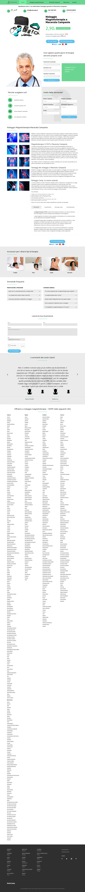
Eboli (8, 506)
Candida (44, 443)
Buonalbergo (9, 720)
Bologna (24, 854)
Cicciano (26, 463)
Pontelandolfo (10, 796)
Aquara (8, 429)
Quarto (26, 531)
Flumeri (44, 472)
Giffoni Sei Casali (10, 515)
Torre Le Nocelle (45, 608)
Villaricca (26, 576)
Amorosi (8, 703)
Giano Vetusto (63, 492)
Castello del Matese (64, 465)
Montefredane (45, 513)
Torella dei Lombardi (46, 606)
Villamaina (44, 620)
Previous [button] (7, 374)
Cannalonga (9, 460)
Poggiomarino (27, 517)
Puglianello (9, 798)
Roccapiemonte (10, 610)
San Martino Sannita (11, 816)
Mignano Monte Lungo (65, 511)
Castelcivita (9, 474)
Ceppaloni (9, 739)
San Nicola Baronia (46, 565)
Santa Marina (10, 651)
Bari (8, 866)
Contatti (74, 2)
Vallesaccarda (45, 617)
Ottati (8, 570)
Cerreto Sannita (10, 741)
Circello (8, 743)
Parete (61, 517)
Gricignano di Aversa (64, 497)
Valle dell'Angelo (10, 690)
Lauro (43, 492)
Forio (26, 472)
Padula (8, 572)
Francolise (62, 485)
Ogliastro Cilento (10, 561)
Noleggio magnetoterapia (37, 2)
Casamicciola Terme (29, 449)
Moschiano (44, 527)
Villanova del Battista (47, 622)
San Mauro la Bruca (11, 638)
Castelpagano (10, 730)
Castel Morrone (63, 460)
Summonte (44, 599)
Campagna (9, 456)
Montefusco (45, 515)
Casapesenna (63, 452)
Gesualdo (44, 479)
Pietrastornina (45, 544)
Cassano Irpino (45, 452)
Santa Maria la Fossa (64, 578)
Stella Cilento (10, 674)
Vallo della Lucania (11, 692)
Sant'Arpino (62, 572)
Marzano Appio (63, 510)
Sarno (8, 658)
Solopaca (9, 832)
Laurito (8, 527)
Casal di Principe (63, 449)
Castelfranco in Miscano (12, 728)
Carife (43, 449)
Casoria (26, 456)
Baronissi (9, 438)
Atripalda (44, 426)
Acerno (8, 417)
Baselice (9, 712)
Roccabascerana (45, 554)
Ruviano (62, 551)
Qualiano (26, 529)
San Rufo (9, 642)
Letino (61, 499)
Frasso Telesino (10, 762)
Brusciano (27, 433)
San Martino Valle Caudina (47, 561)
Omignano (9, 567)
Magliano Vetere (10, 533)
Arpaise (8, 711)
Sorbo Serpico (45, 594)
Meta (26, 501)
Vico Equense (27, 574)
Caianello (62, 429)
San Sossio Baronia (46, 569)
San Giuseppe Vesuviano (30, 538)
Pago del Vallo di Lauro (47, 535)
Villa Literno (62, 597)
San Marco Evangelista (65, 560)
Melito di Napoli (28, 499)
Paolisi (8, 786)
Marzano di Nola (45, 499)
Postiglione (9, 597)
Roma (8, 858)
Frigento (44, 477)
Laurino (8, 526)
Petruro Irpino (45, 540)
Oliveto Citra (9, 565)
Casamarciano (28, 447)
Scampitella (44, 585)
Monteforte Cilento (11, 551)
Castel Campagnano (64, 458)
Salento (8, 622)
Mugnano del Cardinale (47, 529)
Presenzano (62, 536)
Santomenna (9, 653)
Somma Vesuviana (28, 560)
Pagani (8, 574)
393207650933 (65, 849)
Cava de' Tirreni (10, 483)
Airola (8, 702)
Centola (8, 486)
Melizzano (9, 770)
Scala (8, 663)
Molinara (9, 773)
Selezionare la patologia (49, 62)
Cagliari (23, 866)
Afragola (26, 418)
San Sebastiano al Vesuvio (30, 542)
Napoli (26, 506)
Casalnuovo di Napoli (29, 445)
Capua (61, 442)
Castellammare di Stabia (30, 458)
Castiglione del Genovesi (12, 481)
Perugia (38, 870)
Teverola (62, 586)
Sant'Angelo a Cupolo (11, 825)
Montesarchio (10, 777)
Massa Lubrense (28, 495)
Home (22, 2)
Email (44, 322)
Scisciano (26, 556)
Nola (26, 508)
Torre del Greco (28, 569)
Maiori (8, 535)
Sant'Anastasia (28, 547)
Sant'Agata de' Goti (11, 823)
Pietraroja (9, 791)
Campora (9, 458)
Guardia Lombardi (46, 486)
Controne (9, 497)
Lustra (8, 531)
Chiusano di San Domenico (47, 465)
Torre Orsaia (9, 683)
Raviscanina (62, 538)
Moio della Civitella (11, 540)
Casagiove (62, 447)
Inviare (69, 116)
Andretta (44, 420)
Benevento (9, 714)
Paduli (8, 780)
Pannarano (9, 784)
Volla (26, 579)
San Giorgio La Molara (11, 803)
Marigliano (27, 493)
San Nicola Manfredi (11, 820)
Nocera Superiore (10, 558)
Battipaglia (9, 440)
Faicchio (8, 752)
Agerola (26, 420)
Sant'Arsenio (9, 647)
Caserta (61, 456)
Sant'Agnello (27, 545)
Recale (61, 540)
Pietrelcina (9, 793)
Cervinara (44, 460)
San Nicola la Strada (64, 561)
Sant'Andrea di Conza (46, 570)
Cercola (26, 461)
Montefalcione (45, 510)
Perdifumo (9, 579)
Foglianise (9, 753)
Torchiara (9, 679)
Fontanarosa (45, 474)
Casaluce (62, 451)
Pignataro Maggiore (64, 527)
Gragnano (27, 479)
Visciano (26, 578)
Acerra (26, 417)
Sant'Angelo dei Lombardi (47, 576)
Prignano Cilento (10, 601)
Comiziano (27, 467)
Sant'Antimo (27, 549)
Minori (8, 538)
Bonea (8, 716)
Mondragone (62, 513)
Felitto (8, 508)
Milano (38, 858)
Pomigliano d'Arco (28, 520)
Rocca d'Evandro (63, 544)
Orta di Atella (63, 515)
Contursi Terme (10, 499)
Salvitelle (9, 626)
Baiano (43, 433)
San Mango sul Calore (47, 560)
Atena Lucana (10, 433)
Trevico (43, 611)
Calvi (8, 721)
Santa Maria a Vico (64, 576)
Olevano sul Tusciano (11, 563)
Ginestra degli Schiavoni (12, 764)
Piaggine (9, 586)
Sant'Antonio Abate (29, 551)
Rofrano (8, 611)
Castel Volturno (63, 461)
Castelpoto (9, 732)
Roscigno (9, 615)
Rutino (8, 617)
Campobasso (24, 862)
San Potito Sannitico (64, 565)
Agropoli (9, 418)
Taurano (44, 601)
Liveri (26, 488)
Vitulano (9, 839)
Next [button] (77, 374)
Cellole (61, 467)
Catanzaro (39, 850)
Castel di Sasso (63, 463)
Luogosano (44, 495)
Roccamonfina (63, 545)
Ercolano (26, 470)
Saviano (26, 554)
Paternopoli (44, 538)
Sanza (8, 654)
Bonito (43, 436)
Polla (8, 590)
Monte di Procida (28, 502)
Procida (26, 527)
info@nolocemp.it (65, 852)
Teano (61, 585)
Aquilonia (44, 422)
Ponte (8, 795)
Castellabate (10, 476)
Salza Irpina (44, 558)
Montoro (44, 524)
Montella (44, 517)
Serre (8, 667)
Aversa (61, 424)
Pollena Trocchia (28, 519)
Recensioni (66, 2)
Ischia (26, 483)
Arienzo (61, 422)
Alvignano (62, 420)
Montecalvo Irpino (46, 508)
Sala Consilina (10, 620)
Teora (43, 604)
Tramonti (9, 687)
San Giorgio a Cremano (29, 536)
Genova (23, 858)
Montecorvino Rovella (11, 549)
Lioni (43, 493)
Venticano (44, 619)
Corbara (8, 501)
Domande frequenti (54, 2)
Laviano (8, 529)
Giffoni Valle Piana (11, 517)
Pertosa (8, 583)
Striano (26, 563)
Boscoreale (27, 429)
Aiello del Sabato (46, 417)
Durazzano (9, 750)
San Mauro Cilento (11, 637)
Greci (43, 481)
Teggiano (9, 678)
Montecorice (9, 545)
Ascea (8, 431)
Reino (8, 800)
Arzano (26, 424)
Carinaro (62, 443)
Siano (8, 670)
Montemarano (45, 519)
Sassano (8, 660)
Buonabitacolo (10, 449)
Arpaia (8, 709)
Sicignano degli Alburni (11, 672)
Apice (8, 705)
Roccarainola (27, 533)
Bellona (62, 427)
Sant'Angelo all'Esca (46, 574)
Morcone (9, 778)
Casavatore (27, 452)
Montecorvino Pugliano (12, 547)
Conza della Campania (47, 468)
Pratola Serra (45, 547)
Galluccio (62, 490)
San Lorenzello (10, 809)
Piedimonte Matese (64, 522)
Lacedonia (44, 488)
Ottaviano (27, 510)
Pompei (26, 522)
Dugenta (9, 748)
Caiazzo (62, 431)
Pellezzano (9, 578)
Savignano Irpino (45, 583)
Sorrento (26, 561)
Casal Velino (9, 463)
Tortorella (9, 685)
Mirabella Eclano (46, 504)
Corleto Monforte (11, 502)
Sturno (43, 597)
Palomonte (9, 576)
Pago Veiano (9, 782)
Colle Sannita (10, 744)
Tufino (26, 572)
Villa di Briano (63, 599)
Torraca (8, 681)
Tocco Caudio (10, 836)
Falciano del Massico (64, 479)
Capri (26, 440)
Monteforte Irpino (46, 511)
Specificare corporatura (49, 73)
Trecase (26, 570)
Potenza (24, 850)
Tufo (43, 613)
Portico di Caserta (64, 531)
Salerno (8, 624)
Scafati (8, 661)
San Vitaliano (27, 544)
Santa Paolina (45, 579)
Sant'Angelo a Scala (46, 572)
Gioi (8, 519)
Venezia (23, 874)
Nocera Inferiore (10, 556)
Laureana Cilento (10, 524)
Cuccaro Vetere (10, 504)
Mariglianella (27, 492)
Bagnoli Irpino (45, 431)
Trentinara (9, 688)
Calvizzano (27, 436)
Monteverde (45, 522)
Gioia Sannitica (63, 493)
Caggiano (9, 451)
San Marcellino (63, 558)
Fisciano (8, 510)
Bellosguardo (10, 443)
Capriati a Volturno (64, 440)
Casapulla (62, 454)
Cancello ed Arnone (64, 436)
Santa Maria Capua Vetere (65, 574)
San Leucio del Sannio (11, 807)
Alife (61, 418)
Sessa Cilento (10, 669)
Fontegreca (62, 481)
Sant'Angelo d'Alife (64, 570)
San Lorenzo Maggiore (11, 811)
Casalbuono (9, 465)
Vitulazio (62, 601)
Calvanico (9, 452)
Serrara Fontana (28, 558)
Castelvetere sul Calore (47, 458)
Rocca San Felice (45, 552)
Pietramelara (63, 524)
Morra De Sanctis (46, 526)
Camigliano (62, 434)
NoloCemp (11, 883)
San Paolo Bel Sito (29, 540)
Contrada (44, 467)
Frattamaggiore (28, 474)
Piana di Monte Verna (64, 520)
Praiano (8, 599)
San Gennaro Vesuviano (29, 535)
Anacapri (26, 422)
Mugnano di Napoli (29, 504)
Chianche (44, 463)
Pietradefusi (45, 542)
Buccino (8, 447)
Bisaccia (44, 434)
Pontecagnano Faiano (11, 594)
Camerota (9, 454)
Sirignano (44, 590)
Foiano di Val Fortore (11, 755)
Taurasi (43, 603)
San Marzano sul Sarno (12, 635)
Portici (26, 524)
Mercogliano (45, 502)
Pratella (62, 535)
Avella (43, 427)
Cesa (61, 470)
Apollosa (9, 707)
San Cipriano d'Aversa (64, 552)
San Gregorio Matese (64, 556)
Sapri (8, 656)
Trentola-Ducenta (64, 590)
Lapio (43, 490)
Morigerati (9, 554)
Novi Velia (9, 560)
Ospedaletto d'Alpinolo (47, 533)
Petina (8, 585)
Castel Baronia (45, 454)
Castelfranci (45, 456)
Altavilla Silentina (10, 424)
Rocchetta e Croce (64, 549)
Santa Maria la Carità (29, 552)
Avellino (44, 429)
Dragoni (61, 477)
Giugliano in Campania (29, 477)
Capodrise (62, 438)
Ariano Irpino (45, 424)
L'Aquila (8, 850)
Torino (38, 862)
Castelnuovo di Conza (11, 479)
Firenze (8, 870)
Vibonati (8, 695)
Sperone (44, 595)
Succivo (61, 583)
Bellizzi (8, 442)
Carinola (62, 445)
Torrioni (44, 610)
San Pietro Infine (63, 563)
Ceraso (8, 488)
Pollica (8, 592)
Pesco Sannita (10, 789)
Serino (43, 588)
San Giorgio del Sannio (11, 805)
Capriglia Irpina (45, 447)
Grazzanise (62, 495)
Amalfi (8, 426)
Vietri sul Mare (10, 697)
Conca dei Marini (10, 495)
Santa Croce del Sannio (12, 829)
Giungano (9, 520)
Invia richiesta (53, 41)
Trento (23, 870)
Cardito (26, 443)
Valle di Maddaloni (64, 595)
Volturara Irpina (45, 624)
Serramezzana (10, 665)
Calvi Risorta (63, 433)
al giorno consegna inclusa (63, 28)
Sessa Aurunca (63, 579)
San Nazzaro (9, 818)
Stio (8, 676)
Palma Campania (28, 511)
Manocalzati (45, 497)
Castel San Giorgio (11, 470)
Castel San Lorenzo (11, 472)
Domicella (44, 470)
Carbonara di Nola (28, 442)
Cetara (8, 490)
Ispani (8, 522)
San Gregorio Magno (11, 631)
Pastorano (62, 519)
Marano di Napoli (28, 490)
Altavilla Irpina (45, 418)
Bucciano (9, 718)
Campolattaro (10, 723)
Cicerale (8, 492)
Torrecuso (9, 837)
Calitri (43, 442)
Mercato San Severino (11, 536)
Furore (8, 511)
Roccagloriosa (10, 608)
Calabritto (44, 440)
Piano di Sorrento (28, 513)
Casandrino (27, 451)
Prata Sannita (63, 533)
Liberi (61, 501)
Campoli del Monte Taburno (13, 725)
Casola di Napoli (28, 454)
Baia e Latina (63, 426)
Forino (43, 476)
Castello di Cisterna (29, 460)
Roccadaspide (10, 606)
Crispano (26, 468)
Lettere (26, 486)
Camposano (27, 438)
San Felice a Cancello (64, 554)
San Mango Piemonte (11, 633)
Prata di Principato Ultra (47, 545)
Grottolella (44, 485)
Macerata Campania (64, 504)
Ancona (8, 862)
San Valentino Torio (11, 644)
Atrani (8, 434)
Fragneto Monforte (11, 759)
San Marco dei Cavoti (11, 814)
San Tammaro (63, 569)
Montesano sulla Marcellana (13, 552)
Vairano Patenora (63, 592)
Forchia (8, 757)
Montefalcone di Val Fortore (13, 775)
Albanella (9, 420)
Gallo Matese (63, 488)
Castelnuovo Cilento (11, 477)
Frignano (62, 486)
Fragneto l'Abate (10, 761)
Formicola (62, 483)
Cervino (61, 468)
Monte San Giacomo (11, 544)
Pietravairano (63, 526)
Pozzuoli (26, 526)
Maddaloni (62, 506)
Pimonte (26, 515)
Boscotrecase (27, 431)
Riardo (61, 542)
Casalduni (9, 727)
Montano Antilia (10, 542)
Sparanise (62, 581)
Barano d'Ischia (28, 427)
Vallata (44, 615)
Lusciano (62, 502)
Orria (8, 569)
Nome (9, 322)
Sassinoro (9, 830)
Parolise (44, 536)
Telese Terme (10, 834)
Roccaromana (63, 547)
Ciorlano (62, 472)
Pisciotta (9, 588)
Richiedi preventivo (51, 80)
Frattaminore (27, 476)
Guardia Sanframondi (11, 766)
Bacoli (26, 426)
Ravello (8, 603)
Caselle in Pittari (10, 468)
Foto (8, 337)
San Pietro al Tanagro (11, 640)
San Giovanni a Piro (11, 629)
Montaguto (44, 506)
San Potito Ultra (45, 567)
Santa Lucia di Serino (46, 578)
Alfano (8, 422)
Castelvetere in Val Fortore (12, 736)
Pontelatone (63, 529)
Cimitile (26, 465)
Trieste (38, 854)
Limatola (9, 768)
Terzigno (26, 565)
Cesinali (44, 461)
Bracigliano (9, 445)
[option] (42, 376)
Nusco (43, 531)
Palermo (38, 866)
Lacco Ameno (27, 485)
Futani (8, 513)
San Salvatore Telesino (12, 821)
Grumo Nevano (28, 481)
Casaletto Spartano (11, 467)
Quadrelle (44, 549)
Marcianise (62, 508)
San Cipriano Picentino (11, 628)
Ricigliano (9, 604)
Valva (8, 694)
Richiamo (9, 327)
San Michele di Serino (46, 563)
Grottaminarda (45, 483)
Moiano (8, 771)
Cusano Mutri (10, 746)
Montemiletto (45, 520)
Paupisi (8, 787)
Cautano (9, 737)
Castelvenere (10, 734)
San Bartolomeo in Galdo (12, 802)
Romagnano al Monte (11, 613)
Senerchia (44, 586)
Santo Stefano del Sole (47, 581)
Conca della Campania (64, 474)
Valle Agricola (63, 594)
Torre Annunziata (28, 567)
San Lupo (9, 812)
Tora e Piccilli (63, 588)
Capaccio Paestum (11, 461)
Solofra (44, 592)
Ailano (61, 417)
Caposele (44, 445)
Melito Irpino (45, 501)
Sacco (8, 619)
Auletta (8, 436)
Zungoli (44, 626)
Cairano (44, 438)
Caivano (26, 434)
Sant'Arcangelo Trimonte (12, 827)
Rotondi (44, 556)
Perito (8, 581)
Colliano (8, 493)
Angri (8, 427)
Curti (61, 476)
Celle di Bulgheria (10, 485)
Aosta (8, 874)
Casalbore (44, 451)
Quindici (44, 551)
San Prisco (62, 567)
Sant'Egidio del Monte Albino (13, 649)
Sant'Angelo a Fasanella (12, 645)
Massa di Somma (28, 497)
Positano (9, 595)
